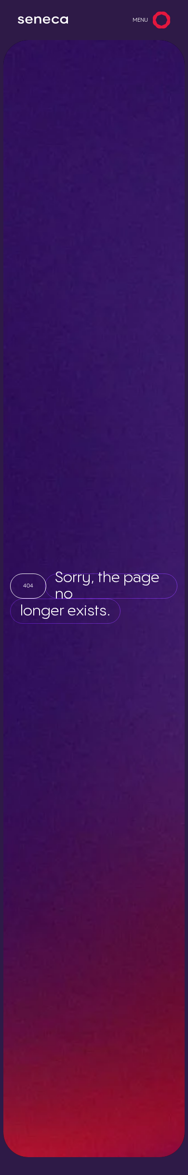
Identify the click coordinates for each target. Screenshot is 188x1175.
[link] (43, 20)
